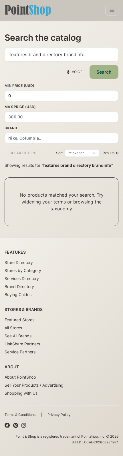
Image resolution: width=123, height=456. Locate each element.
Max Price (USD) (20, 107)
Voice (77, 72)
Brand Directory (19, 286)
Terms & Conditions (20, 414)
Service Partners (20, 351)
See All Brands (18, 335)
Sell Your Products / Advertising (34, 385)
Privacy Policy (59, 414)
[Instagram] (23, 426)
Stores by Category (23, 270)
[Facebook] (7, 426)
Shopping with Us (21, 393)
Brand (11, 128)
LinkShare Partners (22, 343)
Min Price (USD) (20, 85)
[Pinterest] (15, 426)
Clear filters (22, 153)
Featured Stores (19, 319)
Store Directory (19, 262)
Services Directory (22, 278)
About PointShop (20, 377)
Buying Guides (18, 294)
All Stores (13, 327)
